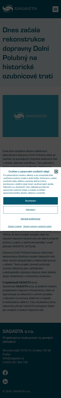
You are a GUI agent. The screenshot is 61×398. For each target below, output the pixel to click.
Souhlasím (30, 200)
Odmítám (30, 209)
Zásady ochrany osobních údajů (37, 226)
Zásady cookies (15, 226)
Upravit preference (30, 218)
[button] (56, 171)
